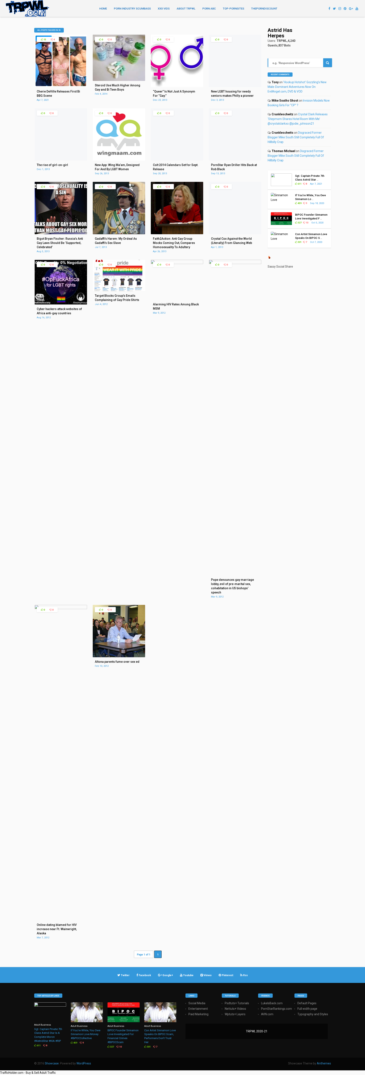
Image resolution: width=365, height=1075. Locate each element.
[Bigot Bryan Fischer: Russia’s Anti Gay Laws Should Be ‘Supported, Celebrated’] (61, 233)
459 (299, 203)
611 (299, 183)
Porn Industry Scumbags (132, 8)
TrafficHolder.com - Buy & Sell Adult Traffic (28, 1072)
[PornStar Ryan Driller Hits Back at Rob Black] (235, 159)
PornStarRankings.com (276, 1008)
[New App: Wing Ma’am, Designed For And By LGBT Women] (119, 159)
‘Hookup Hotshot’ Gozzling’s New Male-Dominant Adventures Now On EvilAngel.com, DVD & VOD (297, 86)
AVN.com (267, 1014)
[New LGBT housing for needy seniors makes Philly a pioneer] (235, 86)
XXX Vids (164, 8)
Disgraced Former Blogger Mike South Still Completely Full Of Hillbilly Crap (296, 137)
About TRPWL (186, 8)
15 (44, 39)
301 (299, 242)
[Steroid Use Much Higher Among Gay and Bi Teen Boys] (119, 80)
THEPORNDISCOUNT (264, 8)
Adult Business (42, 1024)
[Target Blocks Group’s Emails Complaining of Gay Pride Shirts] (119, 290)
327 (299, 222)
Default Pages (306, 1003)
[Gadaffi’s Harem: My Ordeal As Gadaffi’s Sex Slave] (119, 233)
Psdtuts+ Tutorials (237, 1003)
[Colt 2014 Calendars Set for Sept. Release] (177, 159)
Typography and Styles (312, 1014)
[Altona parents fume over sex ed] (119, 656)
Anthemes (324, 1063)
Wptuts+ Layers (235, 1014)
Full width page (307, 1008)
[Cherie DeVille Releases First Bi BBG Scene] (61, 86)
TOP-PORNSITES (233, 8)
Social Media (196, 1003)
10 (306, 222)
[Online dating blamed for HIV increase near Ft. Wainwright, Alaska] (61, 608)
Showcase (52, 1063)
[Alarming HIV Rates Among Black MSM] (177, 263)
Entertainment (198, 1008)
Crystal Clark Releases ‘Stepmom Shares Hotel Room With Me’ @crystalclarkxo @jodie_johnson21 (298, 119)
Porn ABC (209, 8)
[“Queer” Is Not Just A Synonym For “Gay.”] (177, 86)
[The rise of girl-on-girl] (61, 159)
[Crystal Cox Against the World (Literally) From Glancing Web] (235, 233)
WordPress (83, 1063)
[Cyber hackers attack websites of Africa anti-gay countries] (61, 303)
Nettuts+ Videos (235, 1008)
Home (103, 8)
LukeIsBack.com (272, 1003)
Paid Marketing (198, 1014)
